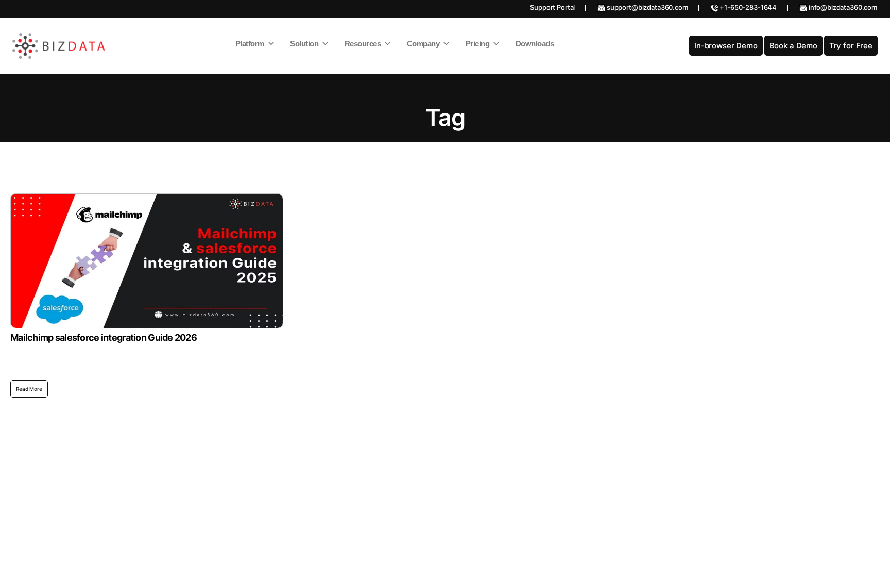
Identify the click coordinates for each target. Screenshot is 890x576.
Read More (29, 389)
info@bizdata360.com (842, 7)
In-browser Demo (726, 46)
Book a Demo (793, 46)
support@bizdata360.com (646, 7)
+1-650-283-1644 (747, 7)
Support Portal (552, 7)
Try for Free (850, 46)
